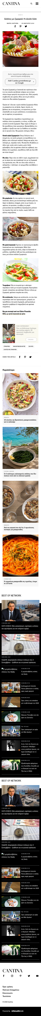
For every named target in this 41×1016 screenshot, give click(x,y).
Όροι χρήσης (8, 986)
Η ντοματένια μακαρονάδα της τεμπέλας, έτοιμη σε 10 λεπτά (20, 582)
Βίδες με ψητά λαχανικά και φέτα (14, 314)
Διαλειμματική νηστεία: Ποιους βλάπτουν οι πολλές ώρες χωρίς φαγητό (30, 688)
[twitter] (26, 26)
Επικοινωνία (8, 993)
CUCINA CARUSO (9, 471)
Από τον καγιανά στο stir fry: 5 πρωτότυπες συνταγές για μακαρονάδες (19, 529)
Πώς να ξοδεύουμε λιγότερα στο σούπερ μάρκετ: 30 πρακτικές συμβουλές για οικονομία (26, 331)
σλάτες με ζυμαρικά (10, 349)
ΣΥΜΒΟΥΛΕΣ (7, 579)
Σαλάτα (31, 346)
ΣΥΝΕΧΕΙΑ (30, 339)
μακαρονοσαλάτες (19, 346)
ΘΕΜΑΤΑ (20, 15)
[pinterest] (20, 26)
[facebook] (15, 26)
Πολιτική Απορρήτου (11, 990)
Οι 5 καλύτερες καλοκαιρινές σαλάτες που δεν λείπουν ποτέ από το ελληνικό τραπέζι (20, 475)
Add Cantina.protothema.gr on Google (19, 82)
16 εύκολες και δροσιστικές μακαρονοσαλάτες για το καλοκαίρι (20, 421)
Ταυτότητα (7, 996)
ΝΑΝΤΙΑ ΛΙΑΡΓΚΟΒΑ (12, 23)
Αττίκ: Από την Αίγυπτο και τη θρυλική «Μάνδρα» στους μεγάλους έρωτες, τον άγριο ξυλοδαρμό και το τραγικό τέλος (30, 749)
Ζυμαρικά (7, 346)
